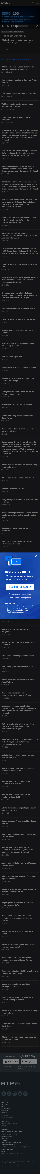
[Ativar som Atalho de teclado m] (12, 1171)
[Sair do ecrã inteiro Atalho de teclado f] (37, 1171)
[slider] (22, 1171)
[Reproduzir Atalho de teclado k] (3, 1171)
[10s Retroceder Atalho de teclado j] (7, 1171)
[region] (20, 587)
